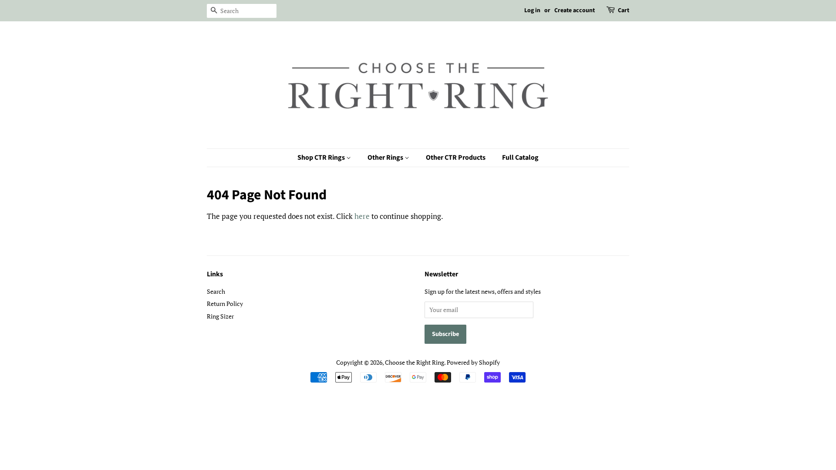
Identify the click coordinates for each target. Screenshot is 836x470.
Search (216, 291)
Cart (623, 10)
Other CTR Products (455, 157)
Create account (574, 10)
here (362, 216)
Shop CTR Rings (321, 157)
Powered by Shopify (473, 362)
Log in (532, 10)
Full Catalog (520, 157)
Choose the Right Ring (414, 362)
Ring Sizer (220, 316)
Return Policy (225, 303)
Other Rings (386, 157)
